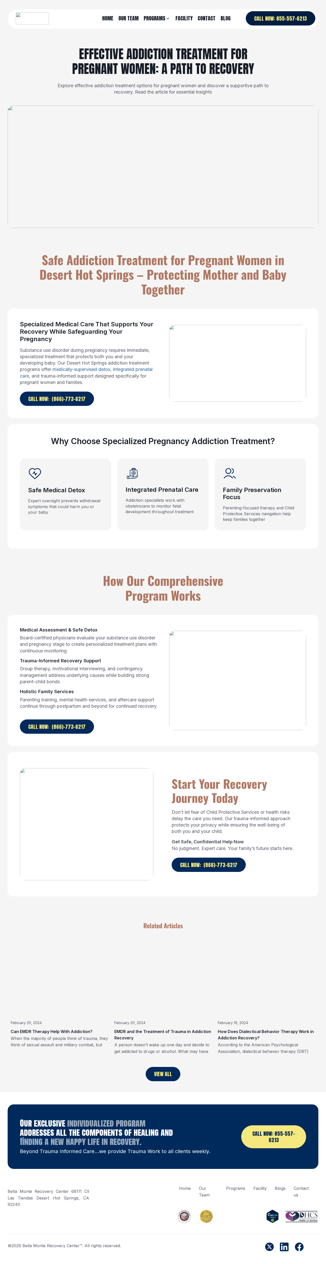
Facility (260, 1188)
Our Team (204, 1191)
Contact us (301, 1191)
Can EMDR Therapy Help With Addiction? (51, 1031)
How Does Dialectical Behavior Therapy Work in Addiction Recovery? (266, 1034)
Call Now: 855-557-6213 (280, 18)
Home (185, 1188)
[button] (157, 18)
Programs (235, 1188)
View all (163, 1074)
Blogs (280, 1188)
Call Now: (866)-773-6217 (57, 399)
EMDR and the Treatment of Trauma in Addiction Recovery (162, 1034)
